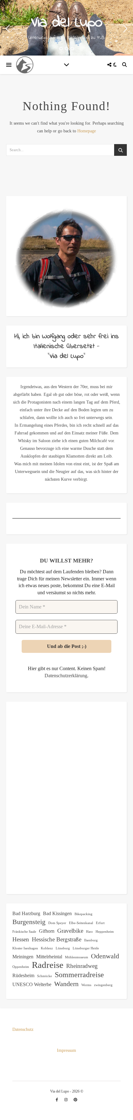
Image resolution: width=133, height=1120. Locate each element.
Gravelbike (70, 930)
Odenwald (105, 956)
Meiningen (22, 956)
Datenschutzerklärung (66, 675)
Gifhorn (46, 931)
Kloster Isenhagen (25, 948)
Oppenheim (20, 967)
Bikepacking (83, 914)
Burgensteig (28, 922)
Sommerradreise (79, 974)
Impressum (66, 1050)
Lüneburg (63, 948)
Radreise (47, 965)
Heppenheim (105, 931)
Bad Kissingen (57, 913)
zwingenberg (103, 985)
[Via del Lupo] (24, 65)
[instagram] (66, 1100)
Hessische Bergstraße (56, 939)
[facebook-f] (57, 1100)
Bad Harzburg (26, 913)
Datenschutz (22, 1029)
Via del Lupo (66, 23)
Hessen (20, 939)
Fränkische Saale (24, 931)
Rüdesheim (23, 975)
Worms (86, 985)
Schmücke (44, 976)
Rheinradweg (82, 966)
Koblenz (47, 948)
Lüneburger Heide (86, 948)
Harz (89, 931)
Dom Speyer (57, 923)
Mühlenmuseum (76, 957)
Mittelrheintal (49, 956)
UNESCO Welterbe (31, 984)
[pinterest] (75, 1100)
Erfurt (100, 923)
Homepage (86, 131)
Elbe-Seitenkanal (81, 923)
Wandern (66, 984)
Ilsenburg (91, 940)
